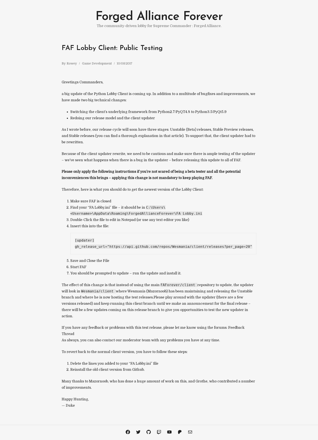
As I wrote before (76, 130)
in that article (170, 136)
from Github (133, 370)
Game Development (97, 63)
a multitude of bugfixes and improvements (212, 94)
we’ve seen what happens (86, 160)
